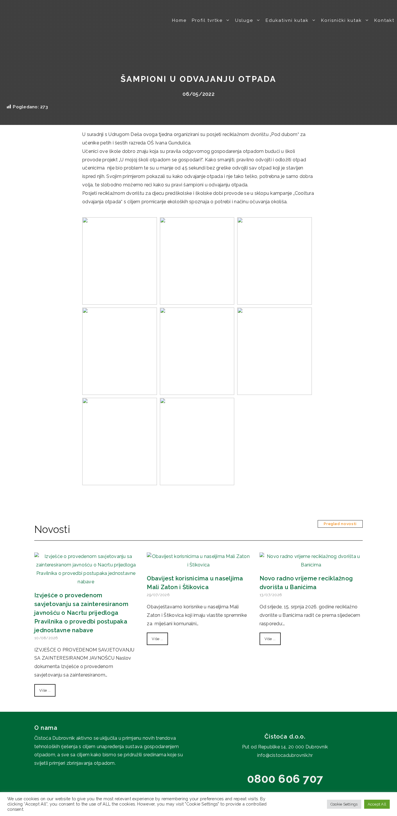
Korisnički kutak (341, 20)
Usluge (244, 20)
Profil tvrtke (207, 20)
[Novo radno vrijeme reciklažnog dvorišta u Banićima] (311, 565)
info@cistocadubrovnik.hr (285, 755)
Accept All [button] (377, 804)
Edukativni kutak (287, 20)
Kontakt (384, 20)
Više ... (45, 690)
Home (179, 20)
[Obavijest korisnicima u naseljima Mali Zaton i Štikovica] (198, 565)
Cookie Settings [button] (344, 804)
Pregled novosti (340, 524)
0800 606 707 (285, 778)
